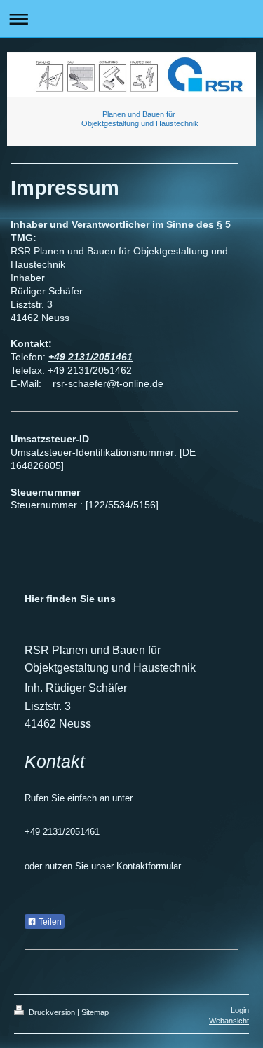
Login (240, 1010)
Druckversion (52, 1012)
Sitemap (95, 1012)
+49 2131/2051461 (90, 356)
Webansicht (229, 1020)
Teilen (49, 922)
